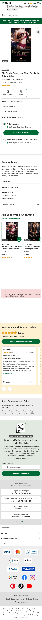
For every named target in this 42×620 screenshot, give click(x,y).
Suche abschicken (12, 10)
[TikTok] (21, 586)
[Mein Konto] (29, 3)
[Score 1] (4, 412)
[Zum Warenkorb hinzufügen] (19, 239)
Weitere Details (8, 204)
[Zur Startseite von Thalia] (12, 3)
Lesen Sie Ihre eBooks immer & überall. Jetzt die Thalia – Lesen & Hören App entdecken (21, 21)
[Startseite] (3, 15)
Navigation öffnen (3, 7)
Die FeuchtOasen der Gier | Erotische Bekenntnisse (12, 239)
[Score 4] (25, 412)
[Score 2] (11, 412)
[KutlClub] (13, 577)
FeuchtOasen (17, 82)
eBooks (8, 15)
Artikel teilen (38, 32)
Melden (8, 382)
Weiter (10, 389)
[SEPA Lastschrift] (32, 552)
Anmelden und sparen (21, 473)
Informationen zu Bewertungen (13, 336)
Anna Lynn (5, 70)
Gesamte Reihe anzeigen (11, 218)
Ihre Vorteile (5, 544)
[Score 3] (18, 412)
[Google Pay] (14, 560)
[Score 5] (32, 412)
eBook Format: (10, 112)
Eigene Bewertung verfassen (21, 341)
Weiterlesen (7, 181)
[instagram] (32, 577)
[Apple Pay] (28, 560)
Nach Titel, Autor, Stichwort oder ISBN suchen (22, 6)
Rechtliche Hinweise (21, 458)
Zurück (4, 389)
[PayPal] (13, 569)
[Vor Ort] (25, 3)
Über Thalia (5, 528)
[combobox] (4, 124)
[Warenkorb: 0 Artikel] (38, 3)
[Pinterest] (12, 586)
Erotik (15, 15)
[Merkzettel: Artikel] (34, 3)
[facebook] (24, 577)
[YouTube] (29, 586)
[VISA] (7, 552)
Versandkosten (22, 617)
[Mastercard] (18, 552)
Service (4, 533)
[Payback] (28, 569)
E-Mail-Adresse (7, 463)
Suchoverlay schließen (14, 8)
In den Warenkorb (22, 133)
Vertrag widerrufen (21, 522)
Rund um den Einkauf (9, 538)
